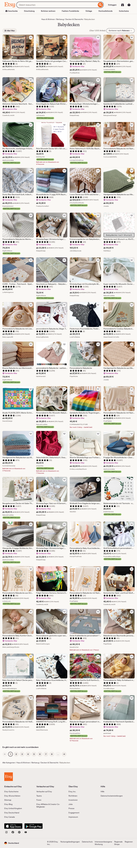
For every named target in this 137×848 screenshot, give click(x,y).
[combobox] (56, 5)
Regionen (129, 842)
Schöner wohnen (48, 11)
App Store (13, 826)
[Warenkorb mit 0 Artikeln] (129, 5)
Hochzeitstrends (105, 11)
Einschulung (29, 11)
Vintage (88, 11)
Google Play (33, 826)
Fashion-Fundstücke (70, 11)
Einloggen (112, 5)
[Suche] (100, 5)
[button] (11, 843)
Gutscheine (124, 11)
